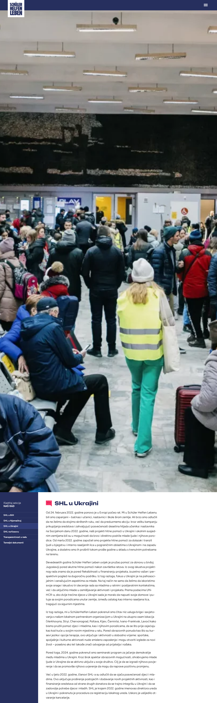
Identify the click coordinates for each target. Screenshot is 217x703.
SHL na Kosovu (11, 531)
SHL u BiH (8, 515)
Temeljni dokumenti (13, 542)
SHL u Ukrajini (10, 526)
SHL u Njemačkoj (12, 520)
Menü (205, 3)
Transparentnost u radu (15, 537)
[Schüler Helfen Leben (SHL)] (16, 8)
